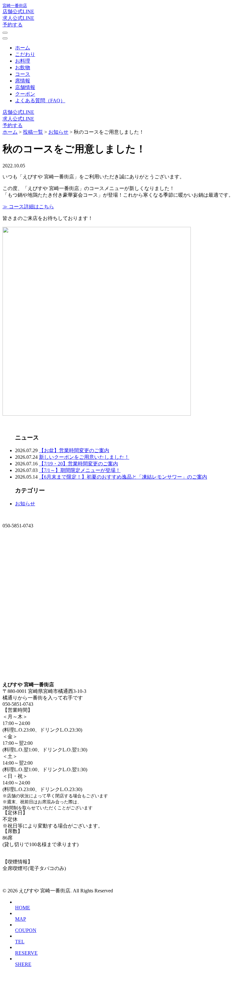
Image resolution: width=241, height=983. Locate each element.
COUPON (25, 930)
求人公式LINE (18, 18)
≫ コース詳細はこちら (28, 206)
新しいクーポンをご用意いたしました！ (84, 457)
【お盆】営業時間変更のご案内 (74, 450)
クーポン (25, 94)
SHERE (23, 964)
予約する (13, 24)
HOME (22, 907)
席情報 (22, 80)
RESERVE (26, 953)
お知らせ (25, 503)
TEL (19, 941)
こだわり (25, 54)
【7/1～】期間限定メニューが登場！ (79, 470)
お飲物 (22, 67)
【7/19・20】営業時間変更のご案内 (78, 463)
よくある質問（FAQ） (40, 100)
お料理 (22, 61)
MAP (20, 919)
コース (22, 74)
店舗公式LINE (18, 11)
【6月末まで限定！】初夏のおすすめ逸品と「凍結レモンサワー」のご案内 (123, 477)
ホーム (22, 47)
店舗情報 (25, 87)
